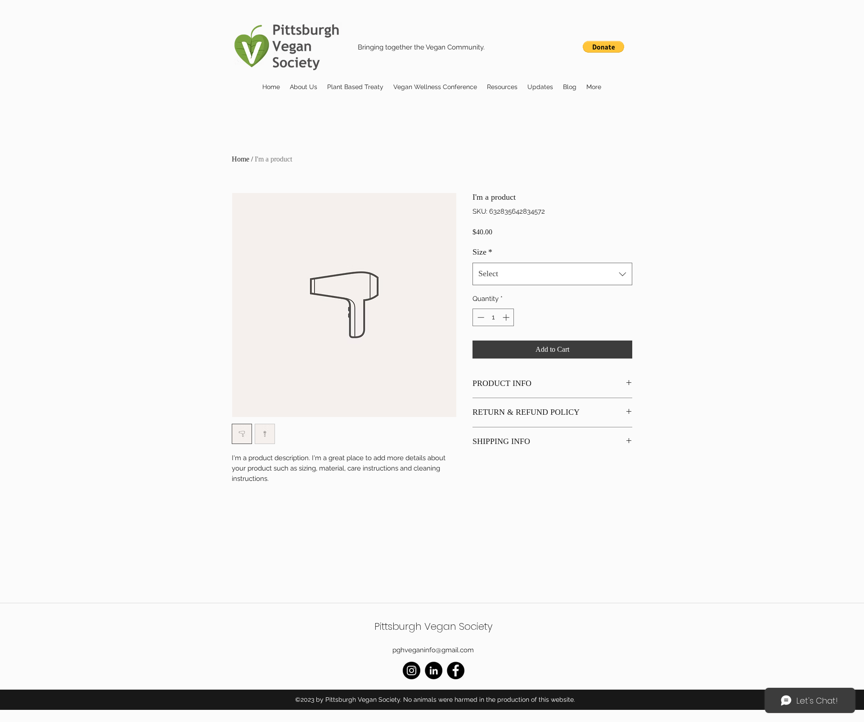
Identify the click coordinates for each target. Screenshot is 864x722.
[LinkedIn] (433, 670)
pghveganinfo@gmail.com (433, 650)
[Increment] (507, 317)
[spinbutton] (493, 317)
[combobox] (552, 274)
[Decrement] (480, 317)
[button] (603, 47)
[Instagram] (411, 670)
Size (482, 251)
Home (240, 159)
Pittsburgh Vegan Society (433, 626)
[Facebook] (455, 670)
